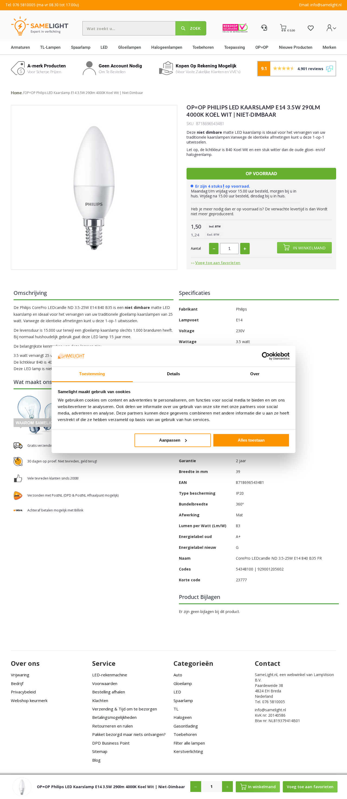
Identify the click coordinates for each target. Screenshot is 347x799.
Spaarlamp (183, 700)
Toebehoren (185, 734)
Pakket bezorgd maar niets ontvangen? (129, 734)
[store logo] (38, 26)
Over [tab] (254, 373)
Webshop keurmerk (29, 700)
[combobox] (144, 28)
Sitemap (99, 751)
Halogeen (183, 717)
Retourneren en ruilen (112, 726)
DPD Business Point (111, 743)
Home (16, 92)
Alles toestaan (251, 440)
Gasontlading (186, 726)
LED (177, 691)
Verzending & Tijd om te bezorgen (124, 709)
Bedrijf (17, 683)
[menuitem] (22, 47)
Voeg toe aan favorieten (217, 262)
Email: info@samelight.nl (320, 4)
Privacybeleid (23, 691)
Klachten (100, 700)
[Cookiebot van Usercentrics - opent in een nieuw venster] (266, 356)
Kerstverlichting (188, 751)
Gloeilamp (183, 683)
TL (176, 709)
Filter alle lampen (189, 743)
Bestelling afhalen (108, 691)
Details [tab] (173, 373)
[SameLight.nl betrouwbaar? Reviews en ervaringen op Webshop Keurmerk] (235, 28)
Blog (96, 760)
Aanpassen (169, 440)
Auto (178, 674)
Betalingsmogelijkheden (114, 717)
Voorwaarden (104, 683)
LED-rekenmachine (109, 674)
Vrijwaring (20, 674)
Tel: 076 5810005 (20, 4)
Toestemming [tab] (92, 373)
